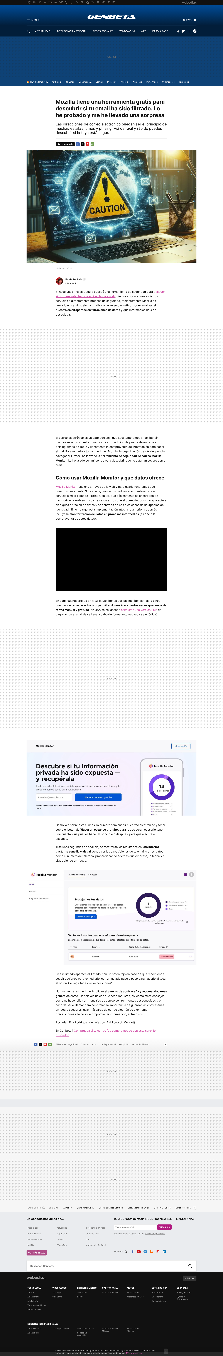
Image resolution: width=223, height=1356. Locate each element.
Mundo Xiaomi (34, 1309)
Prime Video (152, 82)
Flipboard (183, 31)
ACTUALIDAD (43, 31)
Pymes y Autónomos (182, 1297)
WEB (143, 31)
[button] (75, 279)
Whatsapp (137, 82)
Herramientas (34, 1233)
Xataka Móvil (33, 1296)
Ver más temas (36, 1253)
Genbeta (111, 17)
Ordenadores (168, 82)
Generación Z (85, 82)
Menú (35, 20)
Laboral (60, 1239)
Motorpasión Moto (136, 1296)
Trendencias (157, 1292)
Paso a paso (33, 1227)
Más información (134, 1353)
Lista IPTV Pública (162, 1208)
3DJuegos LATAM (60, 1328)
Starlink (99, 82)
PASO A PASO (160, 31)
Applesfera (32, 1301)
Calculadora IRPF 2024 (139, 1208)
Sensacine (82, 1292)
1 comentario (66, 144)
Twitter (178, 31)
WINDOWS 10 (127, 31)
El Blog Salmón (184, 1292)
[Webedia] (36, 1277)
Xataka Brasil (33, 1333)
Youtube (138, 1251)
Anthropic (56, 82)
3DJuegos (57, 1292)
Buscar (190, 1266)
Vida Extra (57, 1296)
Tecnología (184, 82)
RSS (151, 1251)
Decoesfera (157, 1296)
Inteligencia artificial (95, 1227)
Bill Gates (70, 82)
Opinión (125, 1044)
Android (124, 82)
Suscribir (164, 1227)
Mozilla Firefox (142, 1044)
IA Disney (67, 1208)
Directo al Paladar (110, 1292)
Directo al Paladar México (110, 1329)
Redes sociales (34, 1239)
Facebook (189, 31)
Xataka (30, 1292)
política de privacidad (155, 1233)
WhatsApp (62, 1245)
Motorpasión (133, 1292)
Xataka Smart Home (36, 1305)
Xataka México (34, 1328)
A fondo (84, 1044)
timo (96, 1044)
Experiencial (110, 1044)
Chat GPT (54, 1208)
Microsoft (111, 82)
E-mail (92, 144)
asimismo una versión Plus (139, 610)
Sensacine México (85, 1328)
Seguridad (72, 1044)
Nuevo (187, 20)
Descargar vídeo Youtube (111, 1208)
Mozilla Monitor (66, 486)
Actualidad (62, 1227)
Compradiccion (159, 1301)
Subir (187, 1278)
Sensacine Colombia (82, 1334)
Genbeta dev (92, 1233)
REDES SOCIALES (103, 31)
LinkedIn (164, 1251)
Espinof (80, 1296)
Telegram (194, 31)
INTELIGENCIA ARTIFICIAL (72, 31)
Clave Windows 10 (86, 1208)
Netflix (30, 1245)
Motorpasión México (133, 1329)
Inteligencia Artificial (96, 1245)
